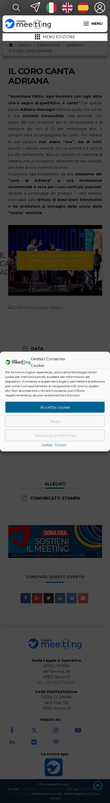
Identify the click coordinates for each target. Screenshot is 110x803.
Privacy (60, 444)
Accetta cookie (55, 407)
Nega (55, 421)
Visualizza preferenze (55, 435)
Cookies (46, 444)
